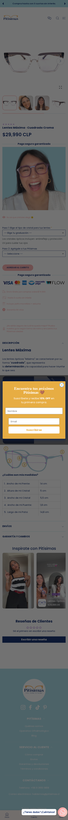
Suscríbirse (34, 430)
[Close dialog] (62, 385)
